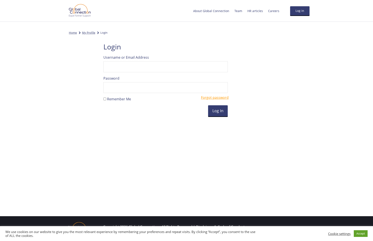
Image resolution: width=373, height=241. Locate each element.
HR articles (255, 11)
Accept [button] (360, 233)
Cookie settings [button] (339, 234)
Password (111, 78)
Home (73, 33)
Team (238, 11)
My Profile (88, 33)
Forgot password (215, 97)
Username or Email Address (126, 57)
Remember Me (118, 99)
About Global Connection (211, 11)
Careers (273, 11)
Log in (300, 11)
